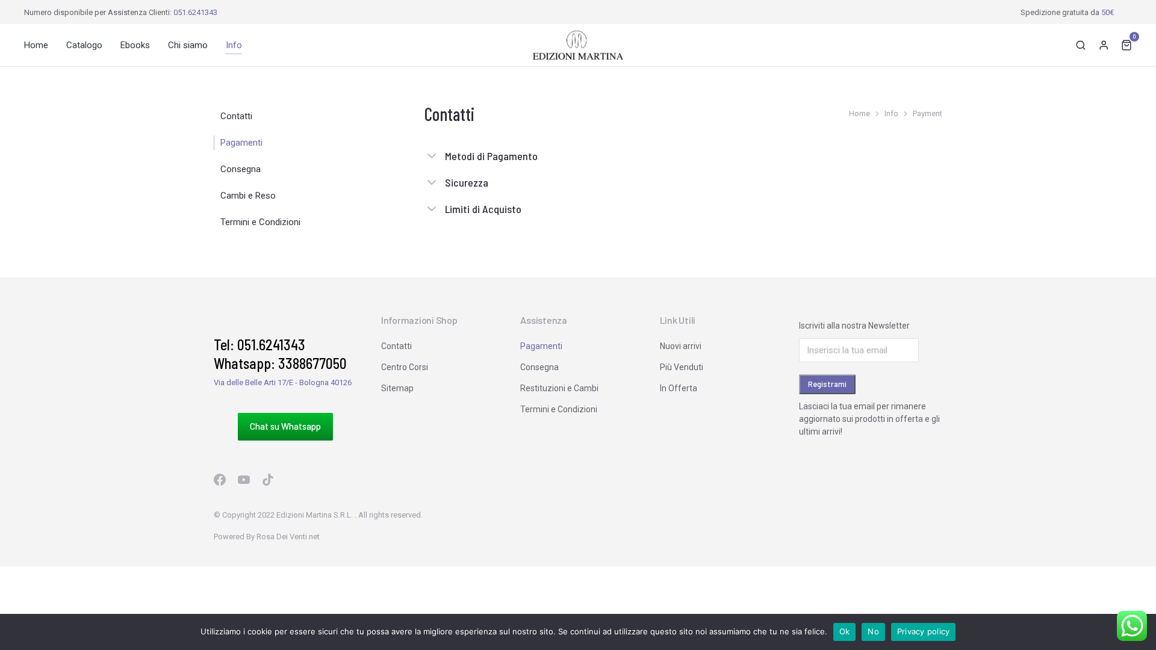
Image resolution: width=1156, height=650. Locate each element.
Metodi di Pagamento (491, 155)
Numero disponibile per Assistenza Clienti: (120, 12)
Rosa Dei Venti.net (288, 536)
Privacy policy (923, 631)
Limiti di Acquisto (483, 208)
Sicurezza (466, 182)
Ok (844, 631)
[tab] (683, 162)
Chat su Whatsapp (285, 426)
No (873, 631)
